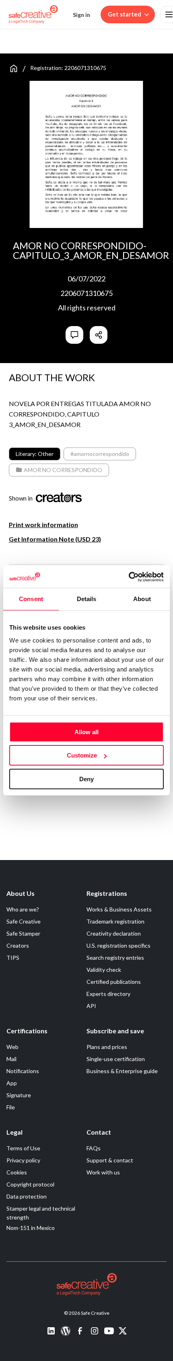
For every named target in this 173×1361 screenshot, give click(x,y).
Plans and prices (106, 1046)
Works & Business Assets (119, 909)
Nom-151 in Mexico (30, 1227)
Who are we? (22, 909)
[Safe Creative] (33, 14)
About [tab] (142, 598)
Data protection (26, 1196)
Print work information (43, 524)
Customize (82, 755)
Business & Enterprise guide (122, 1070)
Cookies (16, 1172)
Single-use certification (115, 1058)
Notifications (22, 1070)
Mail (11, 1058)
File (10, 1107)
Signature (18, 1095)
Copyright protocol (30, 1184)
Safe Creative (23, 921)
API (91, 1005)
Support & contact (109, 1160)
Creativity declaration (113, 933)
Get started (124, 14)
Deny (86, 779)
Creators (17, 945)
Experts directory (108, 993)
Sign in (81, 14)
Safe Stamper (23, 933)
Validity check (103, 969)
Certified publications (113, 981)
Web (12, 1046)
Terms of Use (23, 1148)
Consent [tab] (31, 598)
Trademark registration (115, 921)
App (11, 1083)
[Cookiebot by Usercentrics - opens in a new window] (128, 577)
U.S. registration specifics (118, 945)
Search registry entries (115, 957)
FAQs (93, 1148)
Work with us (103, 1172)
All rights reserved (86, 307)
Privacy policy (23, 1160)
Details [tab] (87, 598)
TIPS (12, 957)
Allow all (86, 732)
